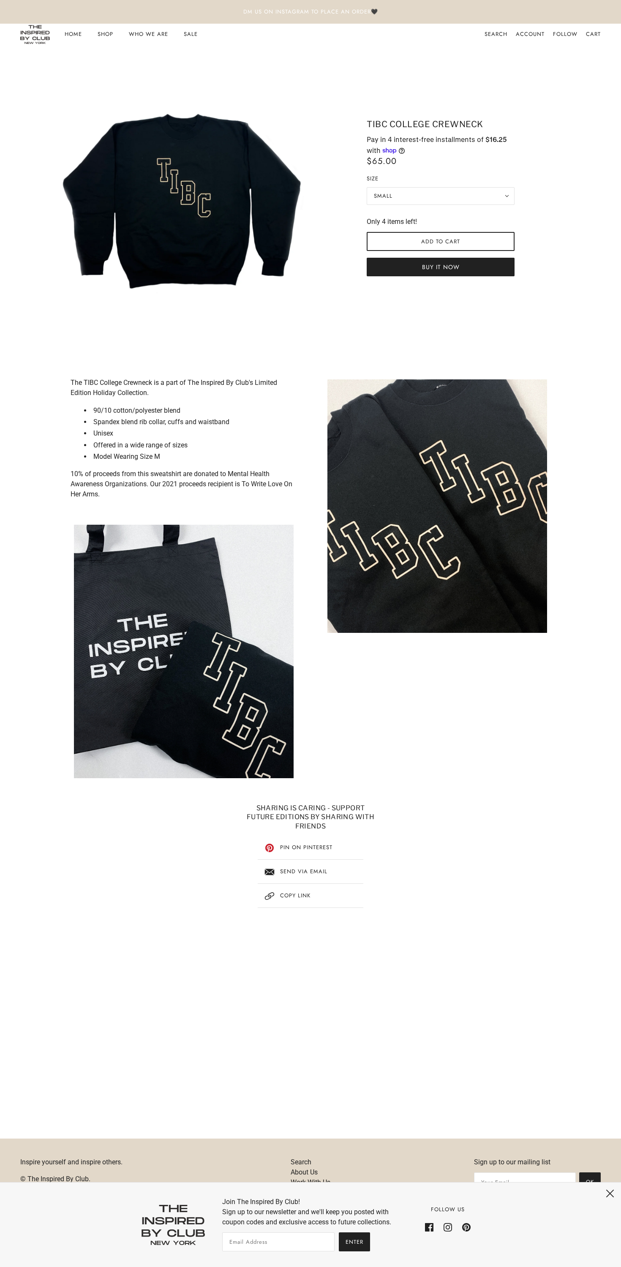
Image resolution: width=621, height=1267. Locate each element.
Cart (593, 34)
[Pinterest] (466, 1226)
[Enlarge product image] (180, 198)
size (373, 178)
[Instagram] (448, 1226)
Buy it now (441, 267)
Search (496, 34)
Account (530, 34)
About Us (304, 1172)
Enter (354, 1242)
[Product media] (184, 651)
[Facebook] (429, 1226)
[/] (35, 34)
